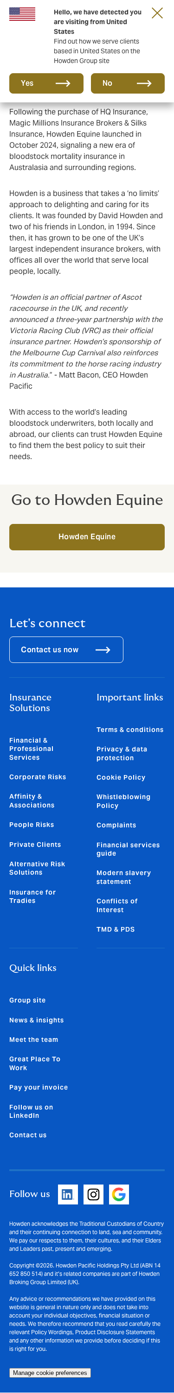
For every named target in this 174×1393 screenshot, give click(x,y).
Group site (27, 1000)
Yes (27, 83)
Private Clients (35, 844)
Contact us (28, 1135)
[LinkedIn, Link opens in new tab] (68, 1194)
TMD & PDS (116, 929)
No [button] (108, 83)
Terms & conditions (130, 729)
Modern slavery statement (124, 877)
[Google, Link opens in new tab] (119, 1194)
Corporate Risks (37, 777)
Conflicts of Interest (117, 905)
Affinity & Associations (32, 800)
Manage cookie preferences (50, 1372)
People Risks (31, 824)
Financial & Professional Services (31, 749)
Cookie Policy (121, 777)
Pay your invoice (38, 1087)
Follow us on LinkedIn (31, 1111)
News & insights (36, 1020)
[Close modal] (157, 12)
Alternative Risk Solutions (37, 868)
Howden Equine (87, 537)
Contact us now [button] (49, 650)
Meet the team (33, 1039)
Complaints (116, 825)
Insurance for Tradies (32, 896)
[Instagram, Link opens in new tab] (93, 1194)
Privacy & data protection (122, 753)
